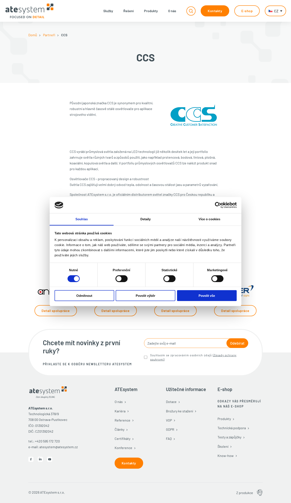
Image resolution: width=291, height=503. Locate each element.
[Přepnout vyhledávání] (191, 11)
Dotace (171, 402)
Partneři (49, 35)
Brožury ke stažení (179, 411)
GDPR (170, 429)
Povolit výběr (145, 295)
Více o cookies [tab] (209, 219)
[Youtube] (49, 459)
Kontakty (215, 11)
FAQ (169, 438)
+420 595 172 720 (47, 441)
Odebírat (237, 343)
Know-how (226, 456)
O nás (172, 11)
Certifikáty (122, 438)
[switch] (121, 278)
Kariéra (120, 411)
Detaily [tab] (145, 219)
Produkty (151, 11)
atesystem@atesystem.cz (58, 447)
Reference (122, 420)
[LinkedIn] (40, 459)
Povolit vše (207, 295)
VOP (169, 420)
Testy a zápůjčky (229, 437)
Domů (32, 35)
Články (119, 429)
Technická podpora (232, 428)
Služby (108, 11)
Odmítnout (84, 295)
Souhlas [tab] (81, 219)
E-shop (247, 11)
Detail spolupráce (56, 311)
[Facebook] (30, 459)
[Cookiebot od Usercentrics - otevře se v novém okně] (218, 205)
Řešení (128, 11)
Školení (223, 446)
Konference (123, 448)
